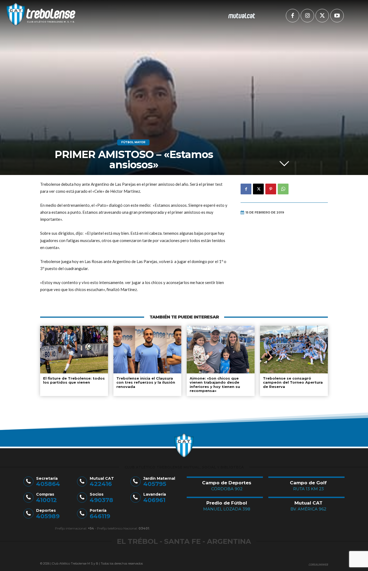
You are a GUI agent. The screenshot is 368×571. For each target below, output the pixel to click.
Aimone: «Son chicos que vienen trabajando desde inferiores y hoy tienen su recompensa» (215, 384)
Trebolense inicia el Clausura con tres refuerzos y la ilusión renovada (145, 382)
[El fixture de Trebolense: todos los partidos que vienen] (74, 349)
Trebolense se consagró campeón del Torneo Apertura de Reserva (293, 382)
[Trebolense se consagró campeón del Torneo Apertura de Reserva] (294, 349)
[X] (322, 15)
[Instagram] (307, 15)
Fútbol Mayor (133, 142)
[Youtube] (337, 15)
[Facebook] (292, 15)
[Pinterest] (270, 189)
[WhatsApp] (283, 189)
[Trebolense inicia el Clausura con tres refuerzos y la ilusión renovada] (147, 349)
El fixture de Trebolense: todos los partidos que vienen (74, 380)
